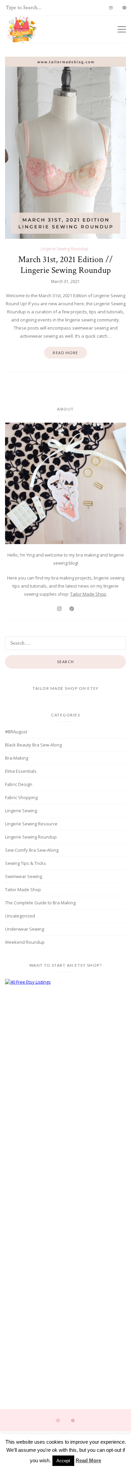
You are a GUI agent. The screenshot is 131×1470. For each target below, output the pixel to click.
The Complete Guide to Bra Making (40, 903)
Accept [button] (63, 1460)
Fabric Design (18, 784)
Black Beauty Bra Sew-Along (33, 745)
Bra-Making (16, 758)
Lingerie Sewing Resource (31, 824)
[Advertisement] (65, 1044)
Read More (88, 1460)
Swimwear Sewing (23, 876)
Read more (65, 352)
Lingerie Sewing (21, 811)
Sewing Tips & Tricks (25, 863)
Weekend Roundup (25, 942)
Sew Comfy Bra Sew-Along (31, 850)
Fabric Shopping (21, 797)
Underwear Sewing (24, 929)
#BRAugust (16, 732)
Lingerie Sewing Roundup (64, 249)
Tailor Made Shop (88, 594)
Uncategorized (20, 916)
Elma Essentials (21, 771)
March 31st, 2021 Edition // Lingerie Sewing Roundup (65, 265)
